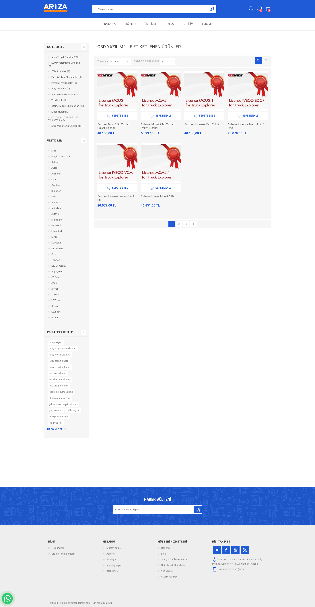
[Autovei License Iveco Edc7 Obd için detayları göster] (248, 91)
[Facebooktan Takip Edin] (226, 550)
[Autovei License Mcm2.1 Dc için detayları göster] (204, 91)
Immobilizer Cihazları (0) (64, 83)
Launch (55, 179)
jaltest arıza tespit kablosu (63, 404)
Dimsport (56, 191)
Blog (163, 553)
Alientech (56, 173)
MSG (54, 237)
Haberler (165, 548)
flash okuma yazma (59, 398)
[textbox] (150, 9)
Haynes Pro (57, 225)
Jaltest (55, 162)
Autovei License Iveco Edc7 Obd (246, 126)
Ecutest (55, 317)
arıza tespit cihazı (58, 361)
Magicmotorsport (60, 156)
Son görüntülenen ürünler (174, 559)
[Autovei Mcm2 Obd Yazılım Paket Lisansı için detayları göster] (161, 91)
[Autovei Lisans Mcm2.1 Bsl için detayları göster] (161, 163)
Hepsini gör (55, 429)
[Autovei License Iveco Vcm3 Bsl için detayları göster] (117, 163)
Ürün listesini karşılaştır (173, 565)
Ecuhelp (55, 311)
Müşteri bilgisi (113, 548)
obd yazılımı (55, 422)
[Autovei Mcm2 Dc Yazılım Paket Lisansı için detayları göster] (117, 91)
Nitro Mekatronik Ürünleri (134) (67, 126)
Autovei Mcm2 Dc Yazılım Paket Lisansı (113, 126)
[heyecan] (217, 550)
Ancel (54, 283)
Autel (54, 167)
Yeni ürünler (167, 570)
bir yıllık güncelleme (59, 379)
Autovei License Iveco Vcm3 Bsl (115, 198)
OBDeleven (57, 248)
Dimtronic (56, 219)
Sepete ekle (120, 115)
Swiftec (55, 185)
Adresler (110, 553)
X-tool (54, 288)
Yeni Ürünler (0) (59, 100)
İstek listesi (112, 570)
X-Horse (55, 294)
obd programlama (59, 416)
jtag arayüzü (55, 410)
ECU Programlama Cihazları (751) (64, 64)
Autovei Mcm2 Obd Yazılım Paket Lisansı (158, 126)
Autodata (56, 208)
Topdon (55, 260)
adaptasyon (55, 342)
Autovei (55, 214)
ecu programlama (58, 385)
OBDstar (55, 277)
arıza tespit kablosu (59, 367)
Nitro (54, 150)
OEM (53, 196)
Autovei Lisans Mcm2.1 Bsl (158, 196)
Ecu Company (58, 265)
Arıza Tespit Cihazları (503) (65, 57)
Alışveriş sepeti (267, 9)
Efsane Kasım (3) (60, 111)
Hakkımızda (58, 548)
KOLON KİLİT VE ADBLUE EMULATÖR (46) (63, 119)
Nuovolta (56, 242)
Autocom (56, 202)
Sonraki (193, 224)
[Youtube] (235, 550)
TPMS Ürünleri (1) (60, 71)
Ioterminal (56, 231)
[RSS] (245, 550)
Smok (54, 254)
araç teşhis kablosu (59, 354)
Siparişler (111, 559)
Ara (212, 9)
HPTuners (56, 300)
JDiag (54, 306)
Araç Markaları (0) (60, 88)
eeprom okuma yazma (61, 391)
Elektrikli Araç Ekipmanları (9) (66, 77)
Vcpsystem (57, 271)
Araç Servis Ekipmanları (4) (65, 94)
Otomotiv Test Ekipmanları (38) (67, 106)
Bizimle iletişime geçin (63, 553)
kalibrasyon (73, 410)
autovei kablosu (57, 373)
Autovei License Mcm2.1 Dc (202, 124)
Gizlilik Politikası (169, 576)
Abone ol (198, 509)
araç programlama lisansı (62, 348)
